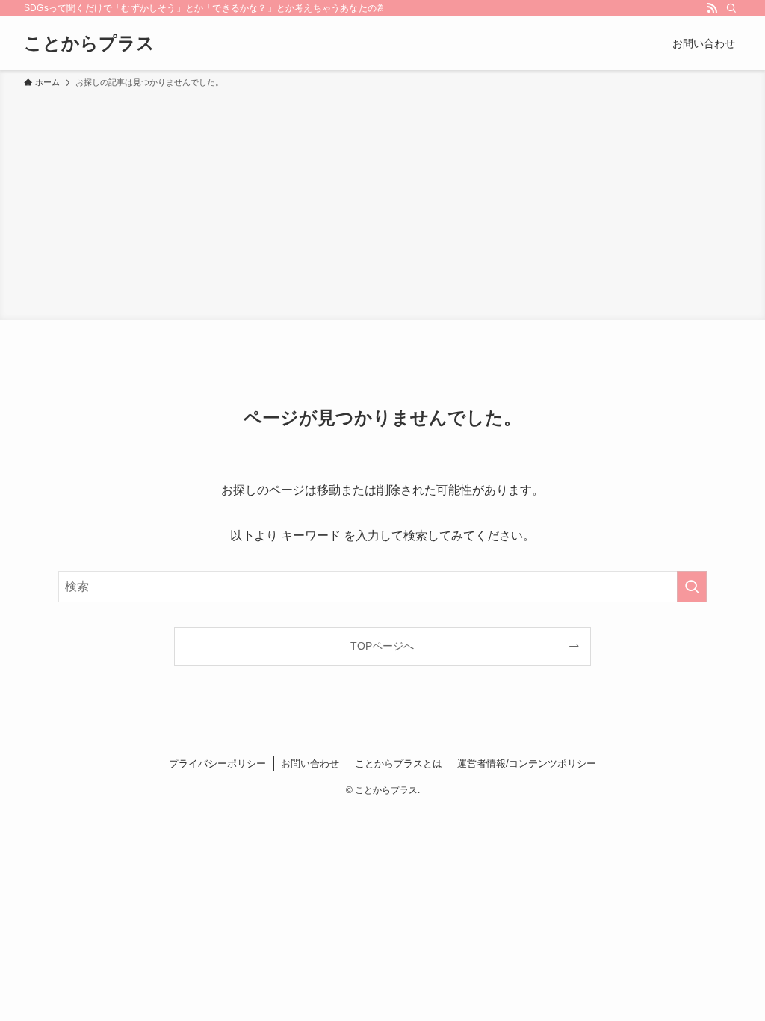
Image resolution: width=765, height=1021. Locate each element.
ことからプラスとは (398, 763)
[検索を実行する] (692, 586)
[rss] (712, 8)
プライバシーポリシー (217, 763)
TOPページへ (382, 646)
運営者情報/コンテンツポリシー (526, 763)
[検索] (731, 8)
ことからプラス (89, 43)
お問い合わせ (310, 763)
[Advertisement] (382, 201)
